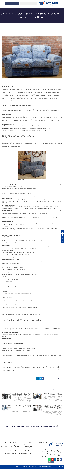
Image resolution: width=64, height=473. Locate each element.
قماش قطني (45, 456)
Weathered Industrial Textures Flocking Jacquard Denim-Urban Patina (53, 394)
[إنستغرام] (58, 459)
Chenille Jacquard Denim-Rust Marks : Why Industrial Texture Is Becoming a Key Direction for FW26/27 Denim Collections (21, 394)
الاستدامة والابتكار (44, 451)
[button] (29, 3)
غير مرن (46, 449)
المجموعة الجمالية (44, 453)
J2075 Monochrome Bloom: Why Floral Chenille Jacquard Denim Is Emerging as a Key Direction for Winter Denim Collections (52, 407)
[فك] (52, 462)
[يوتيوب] (52, 459)
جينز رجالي (45, 447)
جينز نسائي (45, 444)
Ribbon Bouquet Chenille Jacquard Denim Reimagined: (23, 406)
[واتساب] (49, 459)
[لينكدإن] (55, 459)
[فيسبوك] (61, 459)
